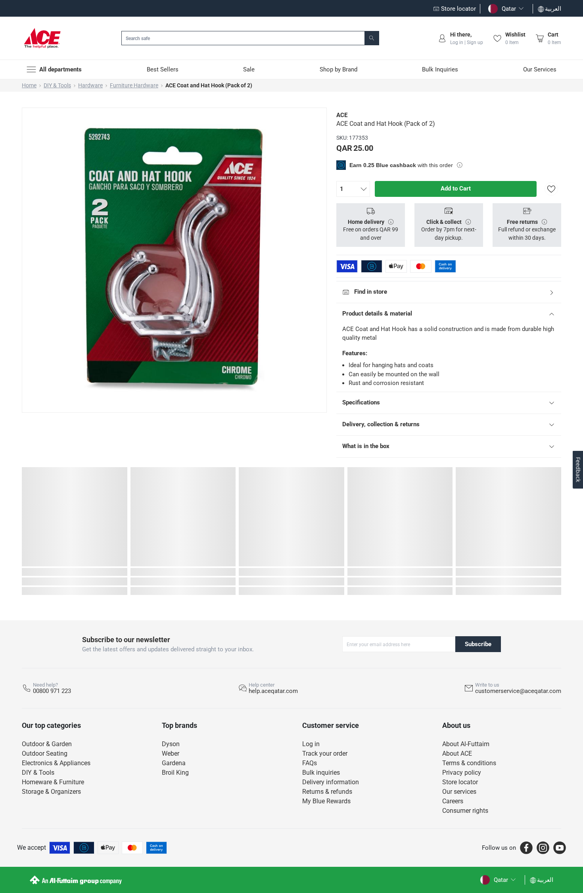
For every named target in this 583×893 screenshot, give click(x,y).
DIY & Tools (57, 85)
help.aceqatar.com (273, 691)
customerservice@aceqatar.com (518, 691)
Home (29, 85)
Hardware (90, 85)
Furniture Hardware (134, 85)
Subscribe (478, 644)
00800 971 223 (52, 691)
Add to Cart (456, 188)
